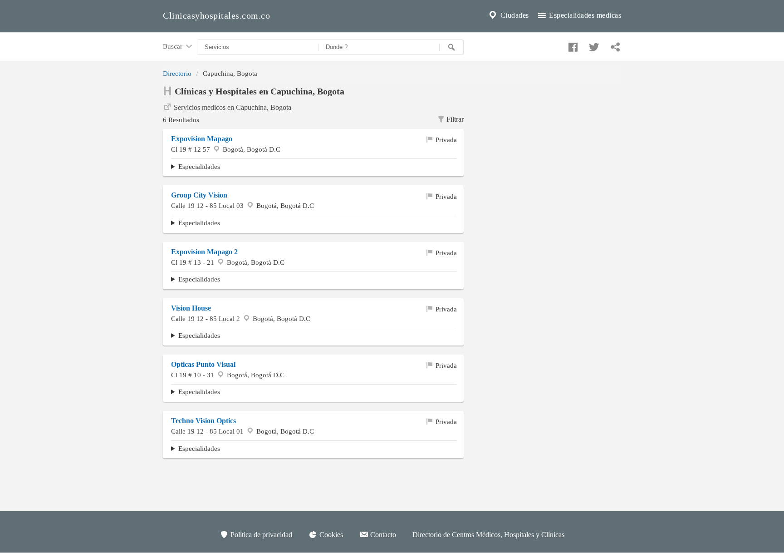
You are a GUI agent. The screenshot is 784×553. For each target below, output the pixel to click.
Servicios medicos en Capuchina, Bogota (232, 107)
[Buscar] (451, 47)
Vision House (191, 308)
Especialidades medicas (584, 15)
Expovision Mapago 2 (204, 252)
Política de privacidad (260, 534)
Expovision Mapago (201, 139)
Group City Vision (199, 195)
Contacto (382, 534)
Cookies (330, 534)
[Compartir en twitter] (593, 45)
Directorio (177, 73)
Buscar (173, 46)
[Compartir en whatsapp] (614, 45)
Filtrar (455, 119)
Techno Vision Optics (203, 421)
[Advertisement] (549, 141)
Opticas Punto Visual (203, 364)
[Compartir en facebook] (572, 45)
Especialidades (199, 166)
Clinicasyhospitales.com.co (216, 15)
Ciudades (513, 15)
